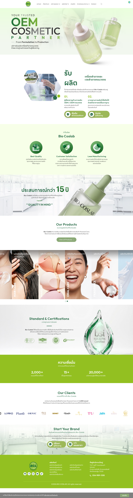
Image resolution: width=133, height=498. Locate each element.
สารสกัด (73, 4)
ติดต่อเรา (93, 4)
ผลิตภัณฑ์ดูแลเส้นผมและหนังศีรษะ (56, 471)
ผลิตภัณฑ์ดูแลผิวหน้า (56, 465)
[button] (65, 301)
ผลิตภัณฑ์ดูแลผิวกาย (56, 467)
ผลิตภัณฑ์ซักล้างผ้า (75, 470)
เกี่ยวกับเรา (46, 4)
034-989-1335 (98, 475)
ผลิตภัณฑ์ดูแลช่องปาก (76, 465)
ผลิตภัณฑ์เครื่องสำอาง (56, 474)
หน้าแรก (39, 4)
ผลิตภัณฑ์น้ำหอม (75, 467)
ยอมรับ (124, 495)
